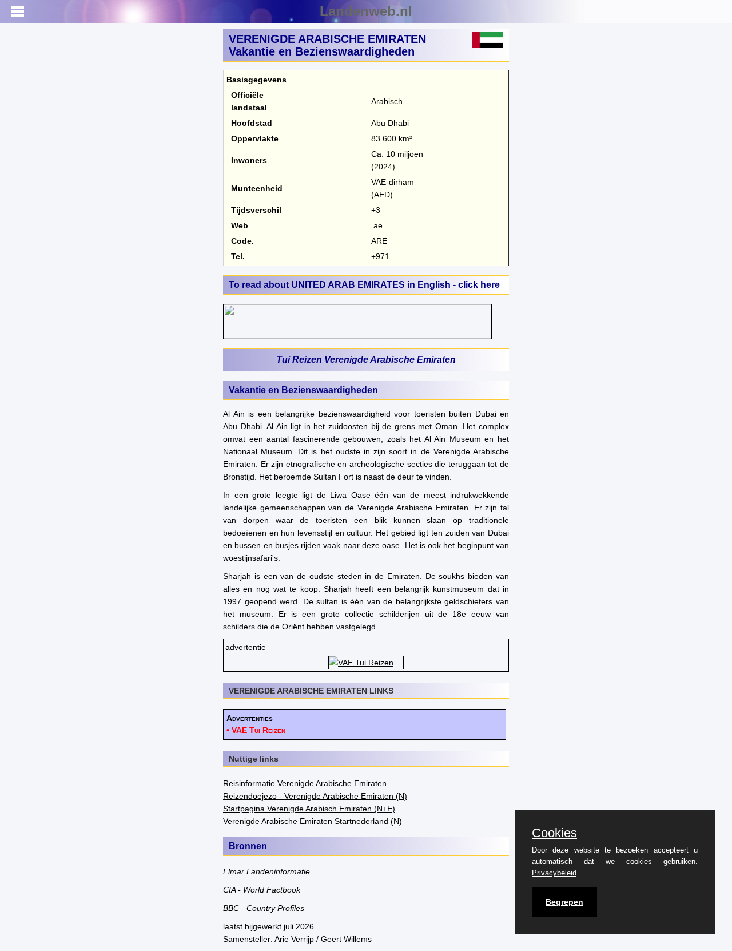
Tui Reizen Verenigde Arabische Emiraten (366, 359)
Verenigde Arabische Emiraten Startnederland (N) (312, 821)
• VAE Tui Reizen (255, 730)
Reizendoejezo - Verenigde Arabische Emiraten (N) (315, 796)
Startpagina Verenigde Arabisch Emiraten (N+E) (309, 808)
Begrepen (564, 901)
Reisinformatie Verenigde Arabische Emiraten (305, 783)
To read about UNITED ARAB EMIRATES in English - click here (364, 285)
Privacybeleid (554, 873)
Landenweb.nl (366, 11)
